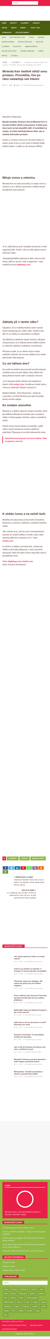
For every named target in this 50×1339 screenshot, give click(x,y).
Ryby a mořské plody (17, 37)
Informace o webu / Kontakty (13, 1321)
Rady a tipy (35, 28)
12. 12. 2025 (19, 974)
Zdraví (13, 28)
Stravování (7, 1306)
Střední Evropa (9, 1302)
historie (17, 1306)
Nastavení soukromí (9, 1329)
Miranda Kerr (38, 858)
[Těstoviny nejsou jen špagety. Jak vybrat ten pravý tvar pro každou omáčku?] (7, 983)
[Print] (41, 868)
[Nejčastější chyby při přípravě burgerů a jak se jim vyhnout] (7, 1012)
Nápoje (4, 55)
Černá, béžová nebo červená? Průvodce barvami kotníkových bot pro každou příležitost (30, 998)
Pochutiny (17, 46)
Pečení (43, 1302)
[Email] (5, 872)
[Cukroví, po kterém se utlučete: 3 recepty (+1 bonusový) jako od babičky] (7, 971)
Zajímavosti (7, 32)
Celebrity (25, 23)
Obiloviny (39, 42)
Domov (23, 28)
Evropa (13, 1293)
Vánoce (19, 1302)
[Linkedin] (17, 868)
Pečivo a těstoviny (25, 42)
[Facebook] (5, 868)
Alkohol (21, 1311)
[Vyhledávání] (25, 3)
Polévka (35, 1306)
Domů (4, 23)
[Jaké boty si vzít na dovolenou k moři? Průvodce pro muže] (7, 1025)
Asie (5, 1298)
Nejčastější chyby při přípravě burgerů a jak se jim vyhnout (23, 1251)
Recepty (13, 23)
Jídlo (41, 1289)
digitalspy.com (23, 265)
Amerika (29, 1311)
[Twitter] (11, 868)
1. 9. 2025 (18, 1015)
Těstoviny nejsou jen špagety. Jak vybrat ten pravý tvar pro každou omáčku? (28, 983)
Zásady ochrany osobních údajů (13, 1270)
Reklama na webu (8, 1266)
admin (18, 85)
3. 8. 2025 (18, 1039)
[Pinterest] (23, 868)
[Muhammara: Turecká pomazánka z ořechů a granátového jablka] (7, 1074)
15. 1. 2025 (19, 1076)
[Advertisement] (25, 219)
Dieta (6, 1293)
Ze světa (14, 55)
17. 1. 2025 (19, 1064)
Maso (4, 37)
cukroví (43, 1306)
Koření (41, 51)
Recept (32, 1293)
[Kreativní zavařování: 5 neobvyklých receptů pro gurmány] (7, 1037)
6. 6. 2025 (18, 1052)
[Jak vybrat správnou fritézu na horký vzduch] (7, 959)
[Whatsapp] (29, 868)
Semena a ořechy (31, 46)
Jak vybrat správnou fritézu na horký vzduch (18, 1228)
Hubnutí (36, 23)
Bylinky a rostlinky (9, 51)
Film (13, 1311)
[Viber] (35, 868)
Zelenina (41, 37)
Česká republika (32, 1298)
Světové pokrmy (22, 32)
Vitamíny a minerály (27, 51)
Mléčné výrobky (8, 42)
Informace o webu (8, 1262)
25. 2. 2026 (19, 961)
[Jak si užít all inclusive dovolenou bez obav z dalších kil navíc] (7, 1049)
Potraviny (26, 1306)
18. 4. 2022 (8, 85)
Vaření (35, 1302)
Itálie (5, 1315)
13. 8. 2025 (19, 1027)
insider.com (18, 384)
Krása (4, 28)
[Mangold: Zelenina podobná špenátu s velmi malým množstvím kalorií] (7, 1062)
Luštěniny (5, 46)
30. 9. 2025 (19, 1002)
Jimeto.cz (31, 1334)
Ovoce (31, 37)
